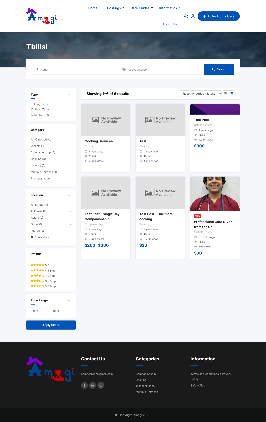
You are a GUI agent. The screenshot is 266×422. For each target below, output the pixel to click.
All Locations (39, 204)
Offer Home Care (221, 16)
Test (142, 141)
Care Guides (140, 8)
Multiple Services (44, 172)
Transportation (42, 178)
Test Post (201, 120)
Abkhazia (39, 211)
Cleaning (38, 146)
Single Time (42, 114)
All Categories (40, 139)
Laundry (38, 165)
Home (93, 8)
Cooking (38, 159)
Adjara (37, 217)
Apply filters (51, 325)
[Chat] (186, 16)
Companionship (43, 152)
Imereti (37, 230)
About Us (169, 24)
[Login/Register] (193, 16)
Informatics (168, 8)
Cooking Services (99, 141)
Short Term (41, 109)
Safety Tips (198, 385)
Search (221, 69)
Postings (114, 8)
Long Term (41, 104)
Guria (36, 224)
